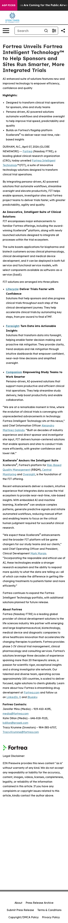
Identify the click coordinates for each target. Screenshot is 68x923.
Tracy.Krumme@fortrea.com (21, 732)
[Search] (46, 30)
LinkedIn (12, 697)
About (18, 902)
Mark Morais (38, 553)
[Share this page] (63, 30)
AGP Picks (8, 5)
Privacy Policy (51, 917)
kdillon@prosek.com (15, 722)
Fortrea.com (31, 692)
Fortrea (27, 151)
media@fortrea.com (16, 713)
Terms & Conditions (49, 910)
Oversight (29, 474)
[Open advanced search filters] (54, 30)
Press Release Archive (39, 902)
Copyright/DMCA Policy (23, 917)
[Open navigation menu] (6, 30)
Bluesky (32, 697)
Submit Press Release (20, 910)
